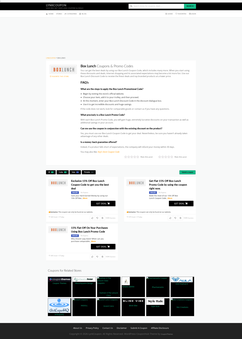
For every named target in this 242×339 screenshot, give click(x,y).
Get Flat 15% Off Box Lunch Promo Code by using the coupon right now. (168, 185)
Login (193, 14)
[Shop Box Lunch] (63, 69)
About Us (77, 328)
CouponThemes (167, 334)
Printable (88, 172)
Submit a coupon (187, 172)
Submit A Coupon (139, 328)
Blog (84, 14)
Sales (75, 172)
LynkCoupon (56, 5)
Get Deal (101, 203)
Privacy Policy (92, 328)
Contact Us (107, 328)
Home (51, 14)
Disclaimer (122, 328)
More (85, 198)
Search (190, 6)
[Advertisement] (121, 36)
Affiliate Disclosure (160, 328)
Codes (62, 172)
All (50, 172)
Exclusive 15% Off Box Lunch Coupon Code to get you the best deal (90, 185)
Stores (59, 14)
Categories (72, 14)
